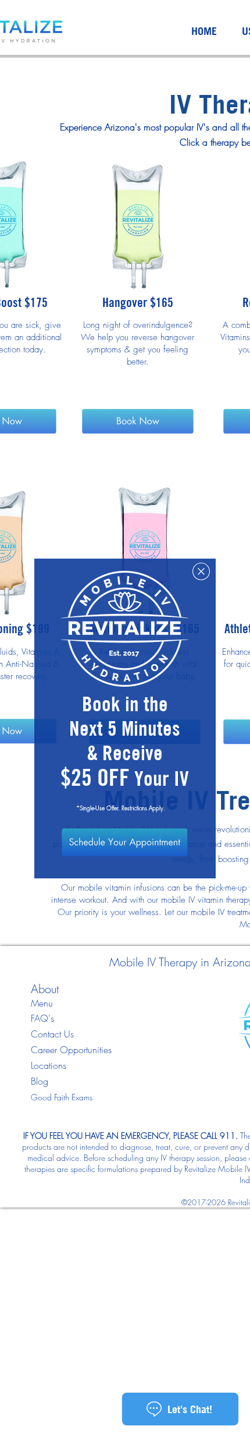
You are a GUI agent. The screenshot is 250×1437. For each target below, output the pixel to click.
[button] (201, 571)
